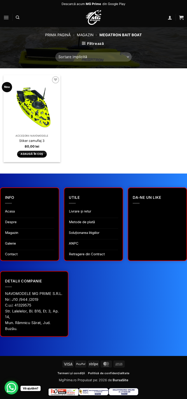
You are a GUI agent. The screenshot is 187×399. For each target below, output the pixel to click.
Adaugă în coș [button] (32, 154)
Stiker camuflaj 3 (31, 141)
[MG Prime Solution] (93, 17)
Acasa (10, 211)
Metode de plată (82, 222)
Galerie (10, 243)
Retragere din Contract (87, 254)
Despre (11, 222)
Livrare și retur (80, 211)
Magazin (85, 35)
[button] (6, 17)
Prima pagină (58, 35)
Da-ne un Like (147, 197)
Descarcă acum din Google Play (93, 4)
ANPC (73, 243)
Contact (11, 254)
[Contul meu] (170, 18)
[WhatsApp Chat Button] (11, 387)
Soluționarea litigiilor (84, 232)
